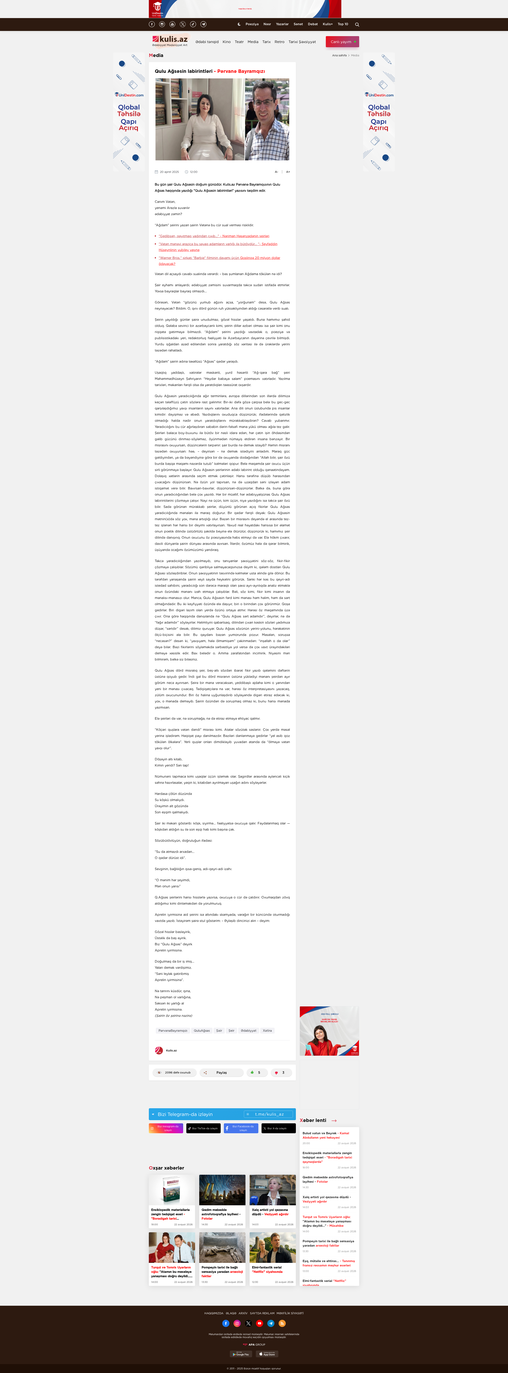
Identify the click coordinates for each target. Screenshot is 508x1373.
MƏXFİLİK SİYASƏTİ (290, 1313)
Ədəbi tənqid (207, 42)
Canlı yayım (341, 42)
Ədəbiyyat (248, 1030)
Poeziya (252, 24)
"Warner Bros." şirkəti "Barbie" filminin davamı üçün (219, 261)
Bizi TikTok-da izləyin (204, 1128)
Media (253, 42)
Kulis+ (328, 24)
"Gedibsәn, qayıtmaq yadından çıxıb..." (214, 236)
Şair (219, 1030)
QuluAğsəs (202, 1030)
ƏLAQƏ (231, 1313)
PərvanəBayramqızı (173, 1030)
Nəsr (267, 24)
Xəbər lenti (314, 1120)
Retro (280, 42)
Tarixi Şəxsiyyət (302, 42)
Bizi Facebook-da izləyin (243, 1128)
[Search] (357, 25)
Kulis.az (171, 1050)
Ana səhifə (339, 55)
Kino (227, 42)
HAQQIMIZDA (213, 1313)
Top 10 (343, 24)
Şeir (231, 1030)
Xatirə (267, 1030)
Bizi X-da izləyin (276, 1128)
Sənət (298, 24)
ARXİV (243, 1313)
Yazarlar (282, 24)
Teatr (239, 42)
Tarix (266, 42)
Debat (313, 24)
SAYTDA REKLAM (262, 1313)
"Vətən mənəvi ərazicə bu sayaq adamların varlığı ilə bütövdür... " (218, 247)
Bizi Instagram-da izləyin (168, 1128)
